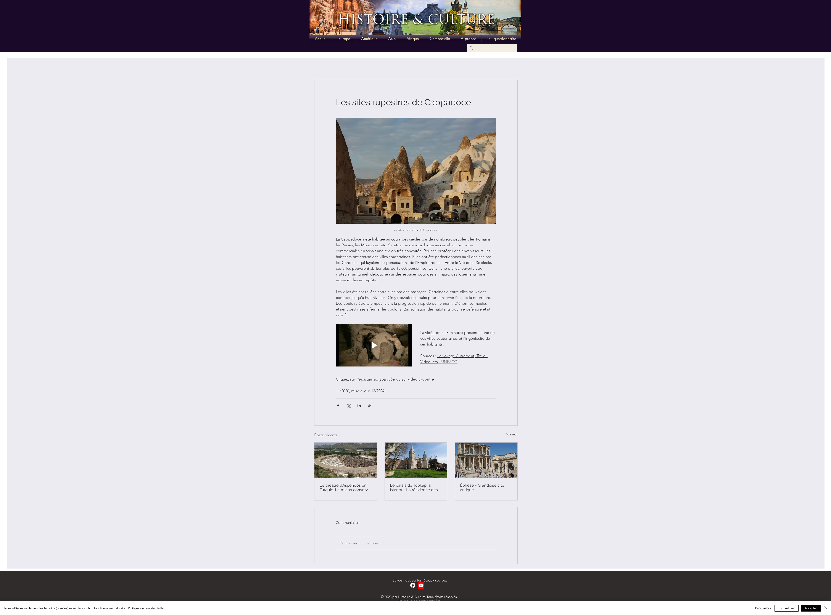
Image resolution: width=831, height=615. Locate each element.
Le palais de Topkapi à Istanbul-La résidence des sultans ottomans (414, 487)
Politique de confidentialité (420, 601)
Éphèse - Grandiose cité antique (482, 487)
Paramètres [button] (763, 608)
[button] (344, 38)
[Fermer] (825, 608)
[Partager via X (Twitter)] (348, 405)
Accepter (811, 608)
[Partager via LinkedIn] (359, 405)
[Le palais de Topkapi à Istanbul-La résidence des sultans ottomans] (416, 460)
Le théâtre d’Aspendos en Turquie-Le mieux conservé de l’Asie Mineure (345, 487)
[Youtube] (421, 585)
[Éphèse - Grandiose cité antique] (486, 460)
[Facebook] (412, 585)
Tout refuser (786, 608)
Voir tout (512, 434)
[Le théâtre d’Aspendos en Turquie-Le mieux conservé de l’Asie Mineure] (345, 460)
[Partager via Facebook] (338, 405)
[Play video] (374, 345)
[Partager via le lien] (370, 405)
